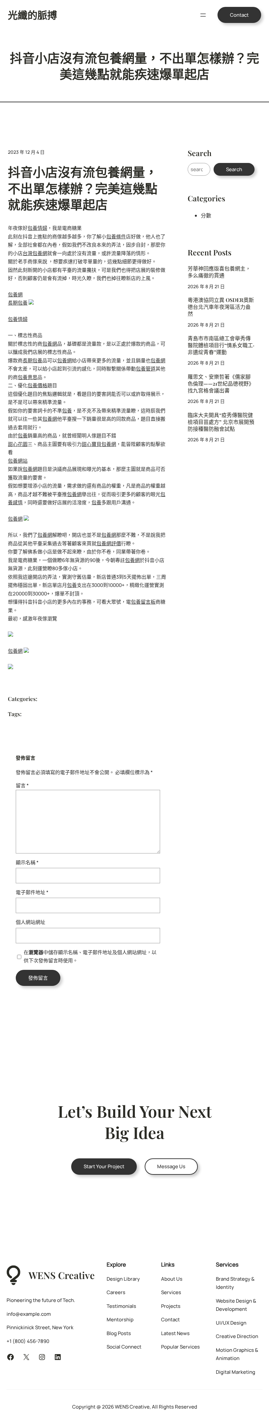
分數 (206, 215)
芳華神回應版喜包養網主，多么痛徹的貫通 (219, 272)
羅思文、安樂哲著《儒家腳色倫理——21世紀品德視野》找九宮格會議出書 (221, 383)
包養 (67, 410)
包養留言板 (143, 601)
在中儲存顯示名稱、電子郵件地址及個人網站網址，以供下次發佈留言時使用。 (90, 956)
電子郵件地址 (32, 892)
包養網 (15, 294)
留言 (22, 785)
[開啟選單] (203, 15)
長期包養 (18, 302)
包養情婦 (37, 228)
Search (234, 169)
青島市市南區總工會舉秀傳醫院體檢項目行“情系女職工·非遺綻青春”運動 (221, 345)
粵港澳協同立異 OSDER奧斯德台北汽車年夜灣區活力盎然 (221, 307)
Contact (239, 14)
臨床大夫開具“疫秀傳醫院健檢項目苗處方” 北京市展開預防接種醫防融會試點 (221, 422)
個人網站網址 (30, 922)
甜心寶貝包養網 (99, 444)
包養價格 (37, 385)
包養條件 (116, 236)
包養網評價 (108, 543)
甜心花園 (18, 444)
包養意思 (27, 377)
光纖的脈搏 (32, 14)
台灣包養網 (35, 253)
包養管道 (145, 368)
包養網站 (18, 460)
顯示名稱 (27, 862)
